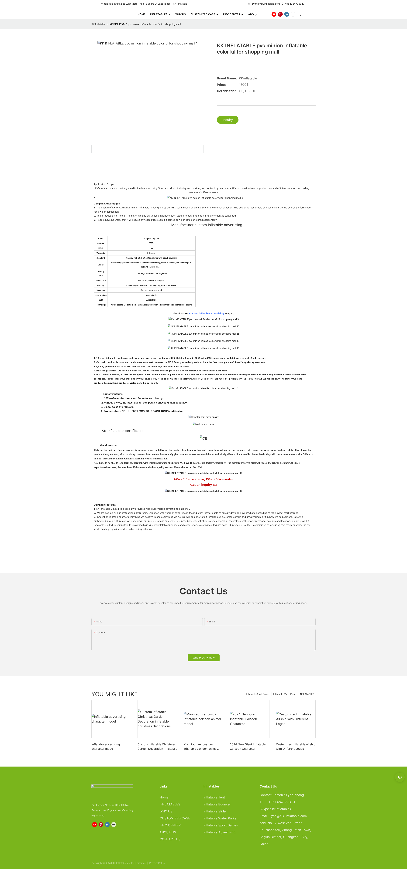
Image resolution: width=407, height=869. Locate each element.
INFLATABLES (307, 694)
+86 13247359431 (295, 3)
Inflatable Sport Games (258, 694)
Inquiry (228, 120)
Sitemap (142, 863)
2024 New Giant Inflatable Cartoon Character (248, 746)
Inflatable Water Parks (284, 694)
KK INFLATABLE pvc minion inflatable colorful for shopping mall (145, 24)
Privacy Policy (157, 863)
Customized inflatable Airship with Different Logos (295, 746)
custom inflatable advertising (206, 313)
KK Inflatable (98, 24)
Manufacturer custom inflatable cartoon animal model (200, 747)
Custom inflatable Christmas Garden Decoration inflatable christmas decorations (157, 747)
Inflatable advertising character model (105, 746)
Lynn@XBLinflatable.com (266, 3)
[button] (256, 14)
